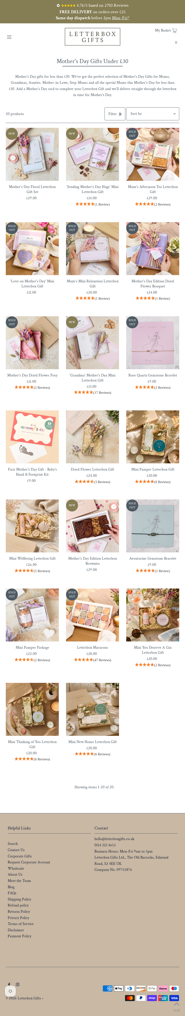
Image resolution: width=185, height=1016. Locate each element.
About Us (15, 874)
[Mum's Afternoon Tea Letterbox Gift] (152, 154)
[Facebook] (9, 985)
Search (13, 843)
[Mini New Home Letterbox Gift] (92, 709)
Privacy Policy (18, 917)
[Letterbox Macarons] (92, 615)
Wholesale (16, 868)
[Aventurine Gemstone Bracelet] (152, 525)
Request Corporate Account (29, 862)
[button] (92, 204)
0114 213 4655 (105, 845)
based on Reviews (102, 5)
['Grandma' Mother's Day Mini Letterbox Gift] (92, 342)
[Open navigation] (18, 36)
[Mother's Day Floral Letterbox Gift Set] (32, 154)
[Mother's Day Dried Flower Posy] (32, 342)
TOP (176, 1009)
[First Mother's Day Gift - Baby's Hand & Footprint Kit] (32, 436)
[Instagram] (17, 985)
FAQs (12, 893)
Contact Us (16, 850)
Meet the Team (19, 880)
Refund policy (18, 905)
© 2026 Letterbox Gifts (23, 998)
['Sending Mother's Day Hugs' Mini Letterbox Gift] (92, 154)
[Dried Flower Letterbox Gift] (92, 436)
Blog (11, 887)
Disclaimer (16, 930)
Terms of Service (21, 923)
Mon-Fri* (120, 18)
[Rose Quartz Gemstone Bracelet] (152, 342)
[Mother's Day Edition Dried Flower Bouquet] (152, 248)
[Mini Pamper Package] (32, 615)
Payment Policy (19, 936)
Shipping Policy (19, 899)
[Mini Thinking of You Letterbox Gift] (32, 709)
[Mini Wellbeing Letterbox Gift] (32, 525)
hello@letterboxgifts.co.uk (114, 838)
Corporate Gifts (20, 856)
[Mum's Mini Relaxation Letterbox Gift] (92, 248)
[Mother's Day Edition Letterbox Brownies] (92, 525)
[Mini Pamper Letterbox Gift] (152, 436)
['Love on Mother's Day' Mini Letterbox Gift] (32, 248)
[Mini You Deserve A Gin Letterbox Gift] (152, 615)
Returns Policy (19, 911)
